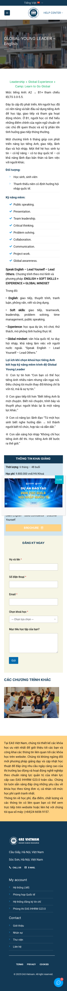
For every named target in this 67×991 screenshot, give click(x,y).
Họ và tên (15, 559)
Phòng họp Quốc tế (24, 894)
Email (13, 594)
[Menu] (7, 13)
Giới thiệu (18, 925)
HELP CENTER (52, 12)
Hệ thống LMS (21, 887)
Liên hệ (17, 946)
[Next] (58, 702)
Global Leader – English (31, 709)
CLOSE (59, 480)
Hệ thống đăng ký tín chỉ (27, 901)
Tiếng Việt (30, 2)
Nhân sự (18, 932)
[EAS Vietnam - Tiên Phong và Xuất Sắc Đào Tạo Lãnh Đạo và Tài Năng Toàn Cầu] (33, 12)
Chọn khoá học (18, 611)
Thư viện (18, 939)
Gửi (13, 660)
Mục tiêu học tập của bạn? (24, 629)
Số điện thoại (17, 576)
